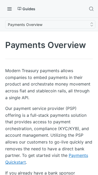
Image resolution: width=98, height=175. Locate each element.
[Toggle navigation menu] (9, 8)
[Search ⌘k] (91, 8)
